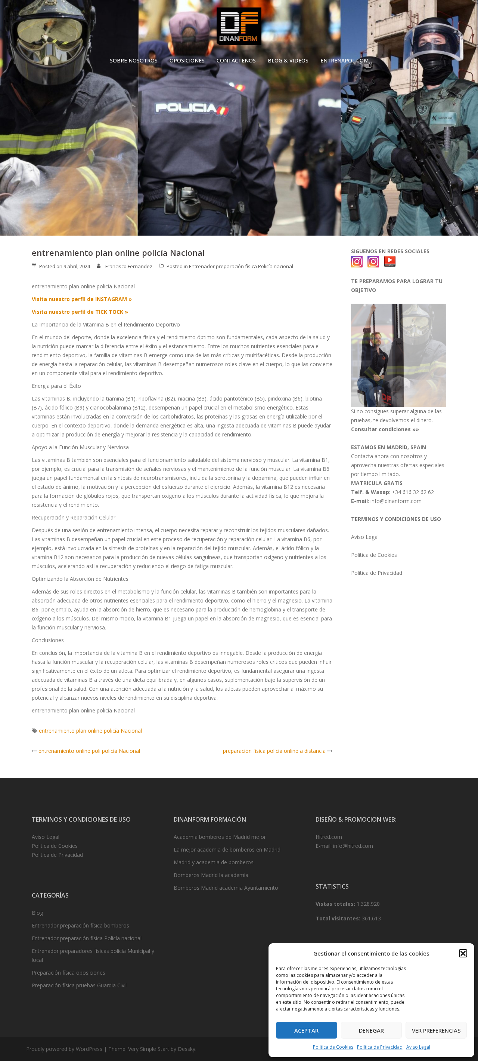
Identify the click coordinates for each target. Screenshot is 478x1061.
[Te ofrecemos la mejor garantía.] (398, 354)
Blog (37, 912)
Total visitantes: (339, 918)
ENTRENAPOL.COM (344, 60)
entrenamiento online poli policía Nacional (89, 750)
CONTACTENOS (236, 60)
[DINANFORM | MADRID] (239, 28)
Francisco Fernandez (128, 266)
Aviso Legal (418, 1047)
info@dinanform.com (396, 501)
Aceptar (306, 1030)
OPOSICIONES (187, 60)
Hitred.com (329, 836)
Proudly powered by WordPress (64, 1048)
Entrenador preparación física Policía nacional (241, 266)
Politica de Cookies (333, 1047)
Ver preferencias (436, 1030)
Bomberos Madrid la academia (211, 874)
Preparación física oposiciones (68, 972)
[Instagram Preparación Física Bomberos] (373, 261)
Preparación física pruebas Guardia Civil (79, 985)
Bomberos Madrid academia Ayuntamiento (226, 887)
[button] (463, 953)
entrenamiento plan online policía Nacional (90, 730)
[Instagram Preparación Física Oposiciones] (357, 261)
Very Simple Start (148, 1048)
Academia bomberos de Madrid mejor (220, 836)
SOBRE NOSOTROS (134, 60)
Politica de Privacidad (376, 572)
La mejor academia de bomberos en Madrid (227, 849)
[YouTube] (390, 261)
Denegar (371, 1030)
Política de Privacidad (380, 1047)
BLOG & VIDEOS (288, 60)
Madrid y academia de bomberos (214, 862)
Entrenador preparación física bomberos (80, 925)
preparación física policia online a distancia (274, 750)
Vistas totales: (336, 903)
